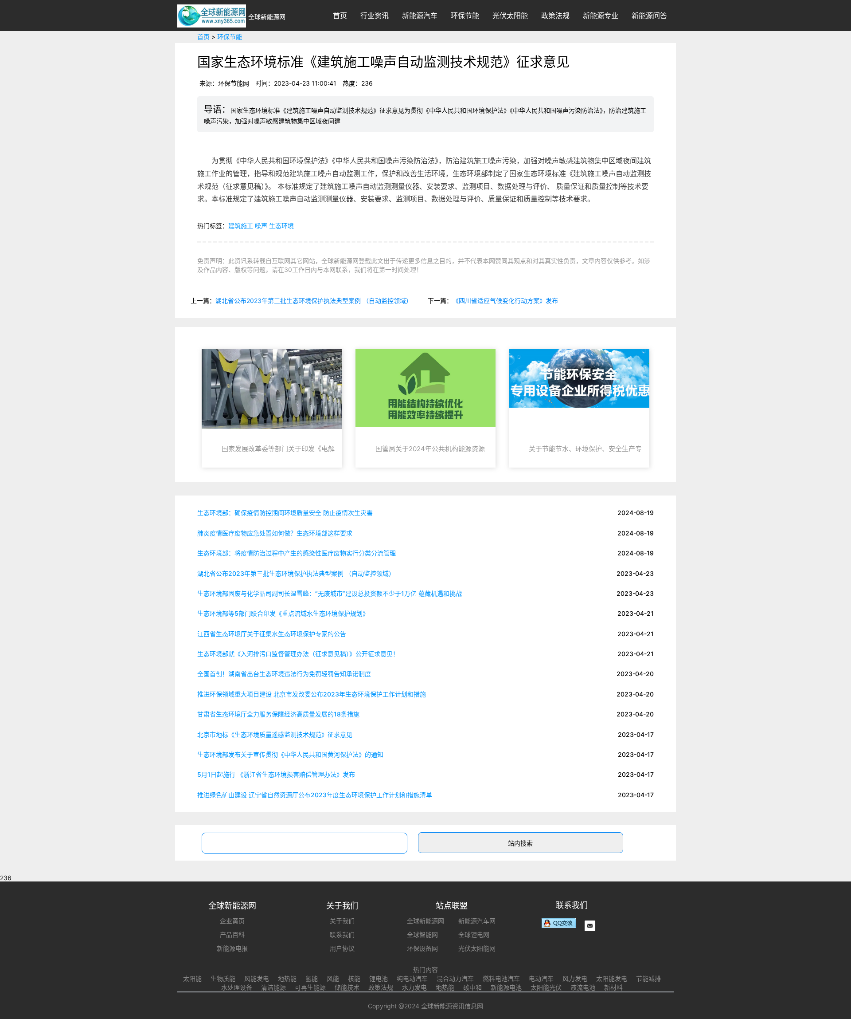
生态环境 (281, 225)
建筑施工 (240, 225)
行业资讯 (374, 15)
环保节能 (465, 15)
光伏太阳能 (510, 15)
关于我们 (342, 921)
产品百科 (232, 934)
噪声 (261, 225)
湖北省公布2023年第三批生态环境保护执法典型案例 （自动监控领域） (313, 300)
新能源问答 (649, 15)
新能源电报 (232, 948)
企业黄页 (232, 921)
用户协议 (342, 948)
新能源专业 (600, 15)
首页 (340, 15)
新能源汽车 (419, 15)
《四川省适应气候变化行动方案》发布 (505, 300)
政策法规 (555, 15)
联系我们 (342, 934)
